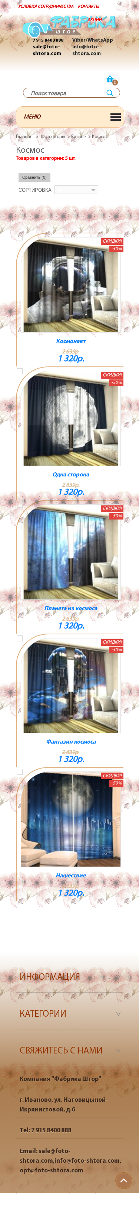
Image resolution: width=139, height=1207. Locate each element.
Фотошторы (53, 137)
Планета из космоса (70, 609)
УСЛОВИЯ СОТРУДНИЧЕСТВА (45, 6)
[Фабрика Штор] (69, 31)
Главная (24, 137)
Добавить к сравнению (19, 237)
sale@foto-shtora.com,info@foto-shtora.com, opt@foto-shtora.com (70, 1161)
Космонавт (70, 341)
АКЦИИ (94, 20)
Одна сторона (70, 475)
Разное (78, 137)
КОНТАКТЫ (88, 6)
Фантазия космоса (71, 742)
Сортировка (35, 190)
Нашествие (71, 876)
